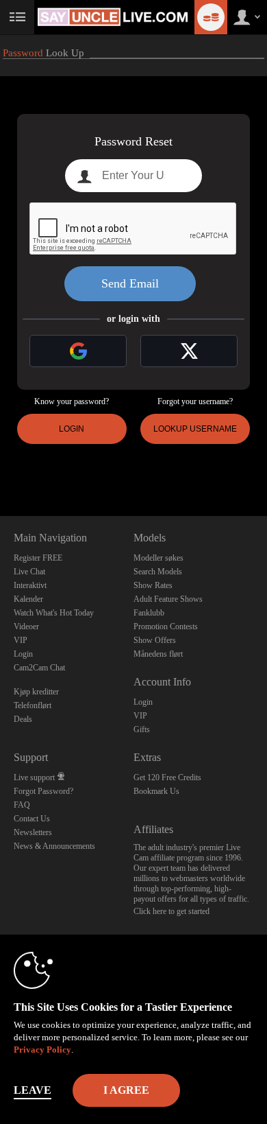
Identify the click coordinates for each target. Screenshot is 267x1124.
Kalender (28, 599)
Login (71, 429)
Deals (23, 719)
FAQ (22, 805)
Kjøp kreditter (36, 691)
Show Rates (153, 585)
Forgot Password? (43, 791)
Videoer (26, 626)
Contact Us (32, 818)
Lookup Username (195, 429)
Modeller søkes (158, 558)
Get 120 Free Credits (167, 777)
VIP (20, 640)
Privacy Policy (42, 1049)
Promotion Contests (166, 626)
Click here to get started (171, 911)
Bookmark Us (156, 791)
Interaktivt (30, 585)
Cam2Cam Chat (39, 667)
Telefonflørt (32, 705)
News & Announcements (54, 846)
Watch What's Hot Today (54, 613)
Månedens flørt (158, 654)
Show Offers (155, 640)
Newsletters (33, 832)
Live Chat (29, 571)
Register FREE (38, 558)
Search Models (158, 571)
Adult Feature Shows (168, 599)
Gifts (142, 729)
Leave (32, 1090)
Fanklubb (149, 613)
